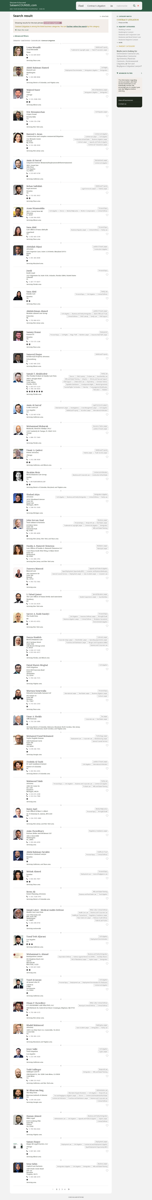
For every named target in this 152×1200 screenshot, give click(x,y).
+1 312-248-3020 (34, 459)
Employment (103, 332)
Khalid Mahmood (35, 1025)
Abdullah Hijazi (34, 246)
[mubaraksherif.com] (27, 440)
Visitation (104, 389)
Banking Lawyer (125, 29)
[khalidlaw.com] (27, 1039)
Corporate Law (35, 40)
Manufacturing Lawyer (101, 738)
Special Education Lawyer (100, 594)
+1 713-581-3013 (34, 195)
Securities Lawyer (86, 410)
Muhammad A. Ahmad (37, 954)
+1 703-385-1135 (34, 1036)
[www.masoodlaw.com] (27, 585)
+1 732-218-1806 (34, 721)
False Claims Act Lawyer (84, 918)
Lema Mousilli (33, 47)
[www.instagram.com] (37, 392)
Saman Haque (33, 1141)
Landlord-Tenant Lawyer (100, 246)
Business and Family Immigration (81, 313)
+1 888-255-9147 (34, 1080)
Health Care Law (83, 912)
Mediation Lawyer (102, 546)
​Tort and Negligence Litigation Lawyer (65, 1095)
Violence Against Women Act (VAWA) (84, 957)
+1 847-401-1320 (34, 1151)
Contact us (122, 104)
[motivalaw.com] (27, 655)
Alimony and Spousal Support (98, 379)
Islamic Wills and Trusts (100, 313)
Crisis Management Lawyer (89, 408)
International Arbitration (100, 410)
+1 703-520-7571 (34, 678)
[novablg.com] (27, 485)
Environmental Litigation (100, 622)
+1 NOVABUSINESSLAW (37, 481)
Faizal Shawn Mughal (37, 665)
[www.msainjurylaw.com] (27, 821)
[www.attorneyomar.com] (27, 862)
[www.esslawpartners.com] (27, 707)
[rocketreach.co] (32, 944)
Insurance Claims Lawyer (100, 426)
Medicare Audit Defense (100, 918)
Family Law (104, 230)
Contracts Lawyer (102, 637)
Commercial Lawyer (91, 136)
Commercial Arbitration (100, 472)
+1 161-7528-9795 (35, 896)
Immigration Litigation (91, 70)
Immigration (103, 70)
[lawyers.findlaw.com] (27, 148)
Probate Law (91, 376)
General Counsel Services (59, 574)
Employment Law (76, 738)
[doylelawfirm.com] (27, 344)
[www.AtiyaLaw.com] (27, 510)
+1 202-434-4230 (34, 842)
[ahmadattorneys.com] (27, 970)
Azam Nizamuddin (35, 208)
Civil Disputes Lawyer (101, 112)
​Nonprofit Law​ (90, 523)
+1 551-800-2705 (34, 559)
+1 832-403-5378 (34, 237)
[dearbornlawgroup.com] (27, 799)
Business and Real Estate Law (87, 894)
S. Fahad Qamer (34, 594)
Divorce (62, 211)
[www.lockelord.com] (27, 176)
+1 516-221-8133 (34, 604)
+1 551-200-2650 (34, 145)
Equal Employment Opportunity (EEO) (73, 571)
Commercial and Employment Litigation (95, 1144)
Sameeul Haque (34, 354)
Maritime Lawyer (84, 335)
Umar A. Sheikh (34, 716)
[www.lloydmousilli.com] (27, 58)
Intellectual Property (101, 47)
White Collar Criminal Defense (98, 910)
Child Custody (84, 316)
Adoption (84, 379)
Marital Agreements (101, 384)
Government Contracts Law (128, 53)
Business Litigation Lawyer (99, 139)
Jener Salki (31, 1049)
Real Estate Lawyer (102, 523)
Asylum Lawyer (93, 959)
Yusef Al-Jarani (33, 979)
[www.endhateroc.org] (27, 624)
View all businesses (125, 100)
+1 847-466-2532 (34, 363)
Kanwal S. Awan (34, 134)
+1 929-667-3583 (34, 967)
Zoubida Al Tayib (34, 761)
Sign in (41, 9)
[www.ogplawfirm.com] (27, 536)
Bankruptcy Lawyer (101, 1025)
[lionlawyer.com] (29, 944)
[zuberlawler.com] (27, 1060)
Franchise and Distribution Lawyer (76, 642)
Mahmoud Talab (34, 781)
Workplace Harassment (100, 619)
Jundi (29, 270)
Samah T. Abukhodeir (37, 373)
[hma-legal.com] (27, 1132)
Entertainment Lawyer (101, 160)
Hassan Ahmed (33, 1116)
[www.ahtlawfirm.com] (27, 198)
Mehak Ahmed (33, 871)
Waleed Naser (33, 89)
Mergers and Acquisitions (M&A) (98, 642)
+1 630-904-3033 (34, 217)
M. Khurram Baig (35, 1090)
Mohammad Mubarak (37, 426)
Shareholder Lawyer (81, 640)
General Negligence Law (100, 874)
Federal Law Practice (101, 920)
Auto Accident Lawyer (90, 574)
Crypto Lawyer (103, 1051)
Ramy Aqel (31, 808)
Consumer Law (103, 574)
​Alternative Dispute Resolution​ (77, 1093)
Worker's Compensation (88, 211)
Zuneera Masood (34, 568)
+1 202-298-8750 (34, 923)
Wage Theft (73, 335)
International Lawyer (71, 693)
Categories (16, 40)
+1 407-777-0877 (34, 282)
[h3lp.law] (27, 1154)
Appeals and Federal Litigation (98, 142)
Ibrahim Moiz (33, 472)
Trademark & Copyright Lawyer (80, 50)
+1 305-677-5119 (34, 386)
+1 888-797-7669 (34, 437)
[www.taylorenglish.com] (27, 752)
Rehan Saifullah (34, 186)
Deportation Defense (65, 957)
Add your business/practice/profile (24, 9)
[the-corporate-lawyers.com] (29, 485)
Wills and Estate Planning (72, 379)
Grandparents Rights (87, 384)
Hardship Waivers (102, 957)
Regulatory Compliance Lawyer (98, 831)
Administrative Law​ (101, 1090)
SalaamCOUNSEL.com (23, 5)
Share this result (23, 30)
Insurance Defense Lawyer (88, 616)
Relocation (96, 389)
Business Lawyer (102, 520)
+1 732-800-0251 (34, 320)
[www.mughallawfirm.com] (27, 681)
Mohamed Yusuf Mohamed (39, 736)
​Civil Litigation (103, 136)
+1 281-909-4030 (34, 533)
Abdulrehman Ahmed (37, 311)
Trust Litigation (103, 894)
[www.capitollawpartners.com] (27, 1180)
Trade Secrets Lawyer (101, 453)
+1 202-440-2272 (34, 1177)
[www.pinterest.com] (39, 392)
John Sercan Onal (35, 520)
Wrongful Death (102, 616)
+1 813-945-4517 (34, 652)
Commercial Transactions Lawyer (97, 145)
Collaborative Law (79, 382)
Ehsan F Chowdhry (35, 1002)
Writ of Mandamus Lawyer (99, 90)
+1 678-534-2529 (34, 1100)
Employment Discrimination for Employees (95, 982)
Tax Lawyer (104, 716)
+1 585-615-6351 (34, 621)
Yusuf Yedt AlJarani (36, 936)
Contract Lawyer (82, 142)
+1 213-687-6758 (34, 173)
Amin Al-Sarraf (33, 160)
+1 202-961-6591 (34, 771)
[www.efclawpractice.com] (27, 1015)
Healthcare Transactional (79, 915)
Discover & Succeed (18, 3)
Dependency (90, 382)
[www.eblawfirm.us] (27, 124)
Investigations (75, 408)
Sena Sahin (31, 1163)
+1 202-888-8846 (34, 77)
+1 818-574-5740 (34, 121)
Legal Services (25, 40)
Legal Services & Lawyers (89, 188)
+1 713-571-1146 (34, 341)
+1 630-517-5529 (34, 650)
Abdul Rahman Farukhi (38, 851)
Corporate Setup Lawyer (65, 640)
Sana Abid (31, 227)
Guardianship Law (102, 376)
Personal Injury (103, 208)
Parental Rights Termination (72, 387)
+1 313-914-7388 (34, 796)
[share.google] (29, 970)
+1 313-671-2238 (34, 794)
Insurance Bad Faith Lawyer (99, 335)
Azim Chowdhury (35, 831)
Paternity (85, 387)
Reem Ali (30, 891)
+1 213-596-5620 (34, 1056)
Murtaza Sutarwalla (36, 690)
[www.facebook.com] (29, 301)
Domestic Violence (102, 382)
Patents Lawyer (103, 188)
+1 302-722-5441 (34, 581)
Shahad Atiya (32, 494)
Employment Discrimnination (73, 70)
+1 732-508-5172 (34, 1012)
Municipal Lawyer (102, 548)
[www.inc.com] (34, 392)
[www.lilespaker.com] (27, 926)
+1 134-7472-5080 (35, 818)
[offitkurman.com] (27, 724)
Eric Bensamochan (35, 111)
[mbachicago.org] (29, 463)
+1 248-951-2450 (34, 507)
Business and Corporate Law (81, 475)
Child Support (103, 316)
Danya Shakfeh (33, 637)
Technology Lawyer (101, 736)
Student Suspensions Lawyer (88, 597)
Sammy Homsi (33, 332)
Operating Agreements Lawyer (98, 640)
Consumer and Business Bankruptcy (96, 571)
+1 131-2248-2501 (35, 99)
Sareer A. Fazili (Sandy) (37, 613)
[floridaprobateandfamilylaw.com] (27, 392)
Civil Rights (104, 67)
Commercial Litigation (101, 134)
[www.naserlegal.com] (29, 102)
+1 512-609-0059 (34, 55)
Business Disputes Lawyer (78, 230)
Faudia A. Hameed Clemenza (40, 545)
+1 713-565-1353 (34, 704)
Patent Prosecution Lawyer (99, 50)
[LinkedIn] (27, 80)
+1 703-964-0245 (34, 1129)
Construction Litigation (100, 249)
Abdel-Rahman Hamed (37, 67)
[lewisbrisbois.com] (27, 882)
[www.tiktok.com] (42, 392)
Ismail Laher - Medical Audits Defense (45, 909)
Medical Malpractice (72, 211)
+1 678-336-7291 (34, 749)
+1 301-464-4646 (34, 258)
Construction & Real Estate (82, 139)
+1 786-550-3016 (34, 389)
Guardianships (103, 597)
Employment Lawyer (75, 574)
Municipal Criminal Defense (87, 1005)
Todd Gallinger (33, 1069)
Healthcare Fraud (102, 852)
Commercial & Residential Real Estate (96, 1095)
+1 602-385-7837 (34, 879)
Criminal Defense (102, 211)
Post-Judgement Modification (98, 387)
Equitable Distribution (72, 384)
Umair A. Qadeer (34, 450)
